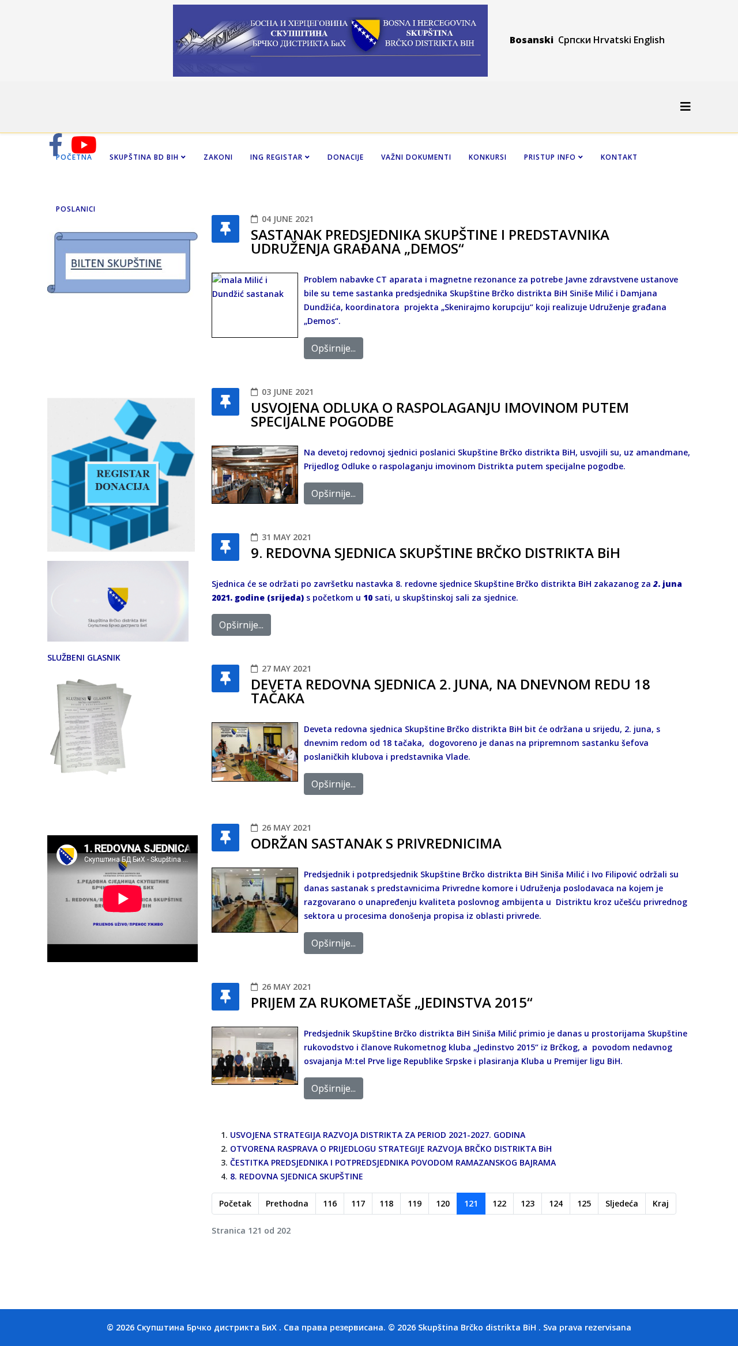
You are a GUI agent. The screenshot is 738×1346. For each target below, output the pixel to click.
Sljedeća (621, 1203)
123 (527, 1203)
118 (386, 1203)
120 (443, 1203)
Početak (235, 1203)
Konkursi (488, 157)
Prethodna (287, 1203)
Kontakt (619, 157)
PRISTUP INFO (550, 157)
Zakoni (218, 157)
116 (330, 1203)
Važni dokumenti (416, 157)
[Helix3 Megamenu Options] (685, 106)
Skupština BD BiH (144, 157)
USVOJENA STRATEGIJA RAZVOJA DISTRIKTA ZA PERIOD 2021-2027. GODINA (377, 1134)
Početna (74, 157)
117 (358, 1203)
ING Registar (277, 157)
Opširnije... (333, 348)
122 (499, 1203)
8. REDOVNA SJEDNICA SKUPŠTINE (296, 1176)
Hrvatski (612, 39)
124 (556, 1203)
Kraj (661, 1203)
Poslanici (76, 209)
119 (414, 1203)
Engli (644, 39)
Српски (575, 39)
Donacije (345, 157)
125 (584, 1203)
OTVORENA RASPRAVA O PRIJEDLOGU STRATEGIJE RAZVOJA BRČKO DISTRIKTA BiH (391, 1148)
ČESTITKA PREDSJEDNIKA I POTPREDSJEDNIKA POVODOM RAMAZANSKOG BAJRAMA (393, 1162)
